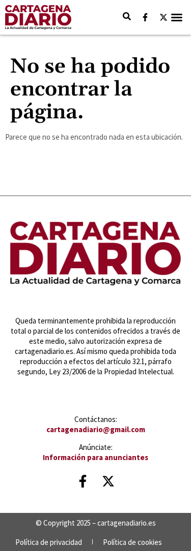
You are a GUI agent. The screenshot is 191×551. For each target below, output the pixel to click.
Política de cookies (132, 542)
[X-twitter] (163, 17)
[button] (177, 17)
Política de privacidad (48, 542)
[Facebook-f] (145, 17)
